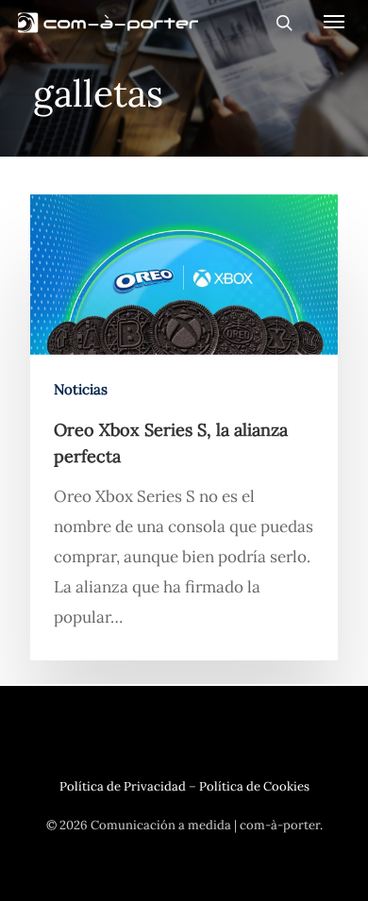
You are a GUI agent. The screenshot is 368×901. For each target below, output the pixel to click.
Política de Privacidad (122, 786)
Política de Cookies (254, 786)
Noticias (81, 389)
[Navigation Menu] (334, 20)
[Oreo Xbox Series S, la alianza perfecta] (184, 427)
